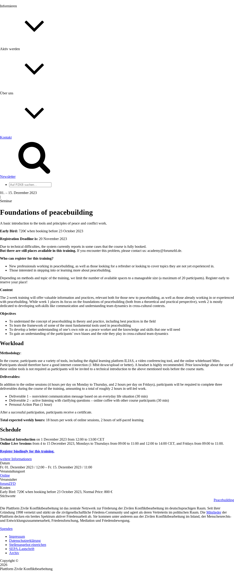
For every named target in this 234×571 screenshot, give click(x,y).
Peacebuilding (224, 500)
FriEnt (13, 210)
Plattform (15, 53)
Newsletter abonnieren (25, 57)
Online (5, 475)
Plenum (14, 189)
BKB (13, 223)
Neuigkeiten (18, 49)
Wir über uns (18, 146)
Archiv (14, 553)
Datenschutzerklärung (25, 541)
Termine (15, 61)
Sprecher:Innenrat (22, 180)
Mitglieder (16, 110)
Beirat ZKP (17, 215)
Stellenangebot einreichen (27, 545)
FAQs (13, 114)
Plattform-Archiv (21, 81)
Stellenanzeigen (20, 69)
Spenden (6, 529)
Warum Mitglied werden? (27, 106)
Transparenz (18, 154)
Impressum (17, 536)
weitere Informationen (16, 459)
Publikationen (19, 73)
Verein (14, 184)
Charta (14, 150)
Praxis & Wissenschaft (25, 132)
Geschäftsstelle (20, 176)
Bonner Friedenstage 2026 (28, 65)
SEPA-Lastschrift (21, 549)
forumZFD (8, 484)
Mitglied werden (21, 102)
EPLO (14, 219)
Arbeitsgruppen (20, 193)
